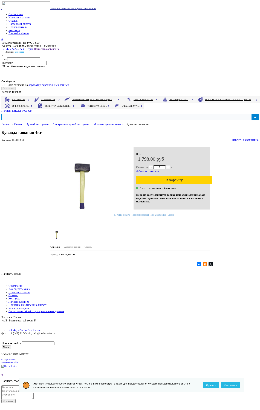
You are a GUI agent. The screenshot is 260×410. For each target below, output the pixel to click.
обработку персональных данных (48, 84)
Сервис (171, 215)
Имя (4, 59)
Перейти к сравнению (245, 139)
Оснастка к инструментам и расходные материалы (229, 99)
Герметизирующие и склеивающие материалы (93, 99)
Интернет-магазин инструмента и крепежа (73, 8)
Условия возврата (19, 308)
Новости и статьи (19, 17)
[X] (211, 264)
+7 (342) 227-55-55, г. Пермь (24, 330)
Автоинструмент (20, 99)
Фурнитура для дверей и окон (58, 106)
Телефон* (7, 62)
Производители (17, 27)
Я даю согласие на (37, 84)
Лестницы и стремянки (180, 99)
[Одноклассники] (205, 264)
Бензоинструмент (49, 99)
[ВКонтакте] (199, 264)
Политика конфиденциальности (27, 304)
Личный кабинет (18, 33)
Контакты (14, 30)
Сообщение (8, 81)
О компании (15, 14)
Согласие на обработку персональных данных (36, 311)
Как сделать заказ (158, 215)
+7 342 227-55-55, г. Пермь (17, 48)
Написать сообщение (46, 48)
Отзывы (13, 20)
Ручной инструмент (21, 106)
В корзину (174, 180)
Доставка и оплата (19, 23)
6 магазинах (170, 188)
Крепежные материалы (144, 99)
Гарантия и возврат (140, 215)
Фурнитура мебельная (97, 106)
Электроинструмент (131, 106)
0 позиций (19, 52)
